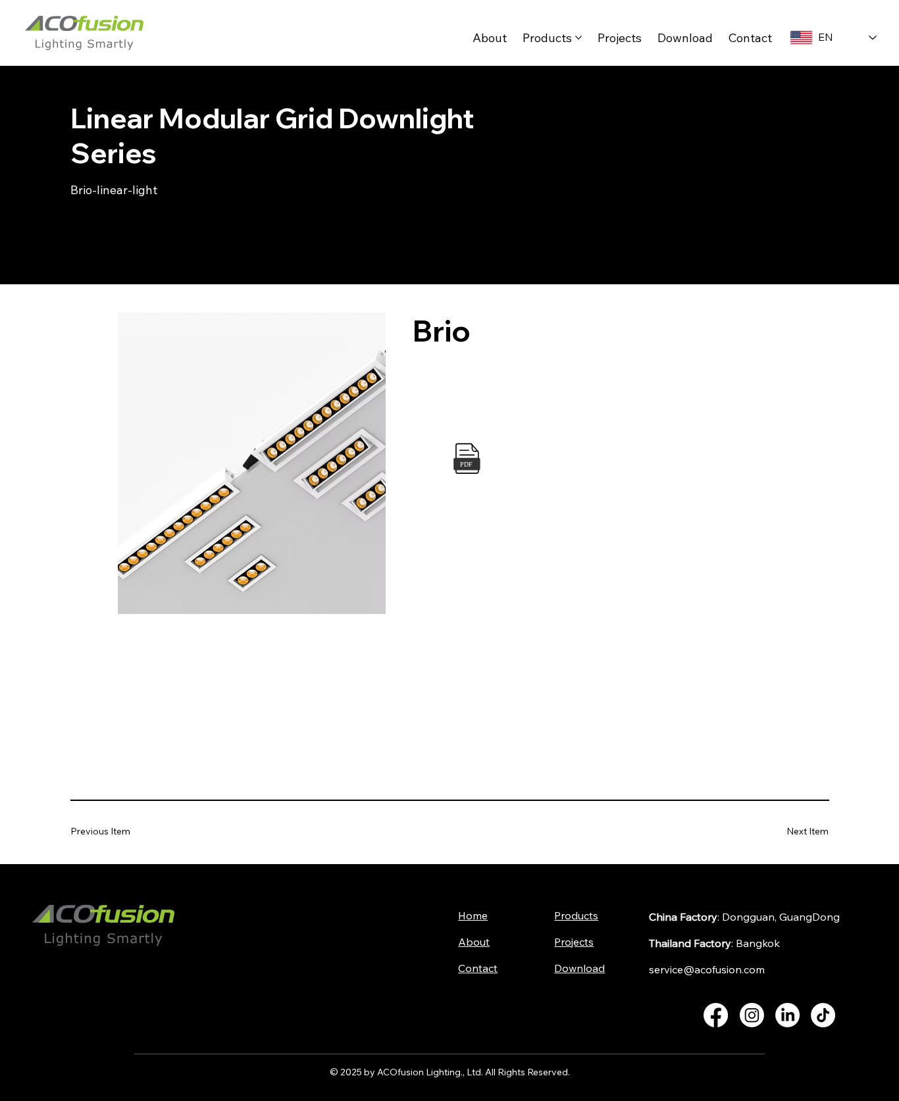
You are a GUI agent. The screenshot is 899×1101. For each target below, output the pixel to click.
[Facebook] (716, 1015)
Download (579, 968)
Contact (478, 968)
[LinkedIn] (787, 1015)
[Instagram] (752, 1015)
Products (576, 915)
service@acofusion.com (707, 969)
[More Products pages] (578, 37)
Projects (574, 941)
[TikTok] (823, 1015)
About (474, 941)
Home (473, 915)
